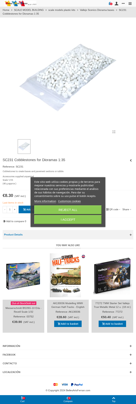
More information (45, 201)
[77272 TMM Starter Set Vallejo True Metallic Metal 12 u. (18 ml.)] (112, 276)
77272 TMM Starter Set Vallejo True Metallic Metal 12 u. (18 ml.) (112, 305)
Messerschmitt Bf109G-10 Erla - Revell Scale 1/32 (23, 310)
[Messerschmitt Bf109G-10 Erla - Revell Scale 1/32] (23, 276)
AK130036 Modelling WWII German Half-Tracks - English (67, 305)
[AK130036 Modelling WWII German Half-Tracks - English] (68, 276)
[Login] (116, 3)
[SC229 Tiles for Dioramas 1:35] (130, 160)
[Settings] (123, 3)
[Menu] (130, 3)
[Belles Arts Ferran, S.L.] (20, 3)
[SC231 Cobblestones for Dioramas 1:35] (114, 132)
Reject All (68, 210)
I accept (68, 219)
